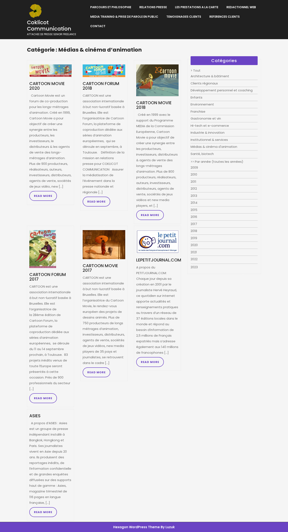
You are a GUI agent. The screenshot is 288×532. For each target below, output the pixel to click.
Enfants (196, 97)
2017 (194, 224)
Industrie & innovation (208, 132)
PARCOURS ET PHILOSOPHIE (110, 7)
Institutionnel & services (209, 139)
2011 (193, 181)
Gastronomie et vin (206, 118)
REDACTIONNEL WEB (241, 7)
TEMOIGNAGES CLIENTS (183, 17)
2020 (194, 245)
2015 (194, 210)
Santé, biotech (202, 154)
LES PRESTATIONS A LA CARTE (196, 7)
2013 (194, 195)
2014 (194, 202)
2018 (194, 231)
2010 (194, 174)
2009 (194, 167)
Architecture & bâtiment (210, 76)
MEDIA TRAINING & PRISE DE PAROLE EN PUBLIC (124, 17)
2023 (194, 267)
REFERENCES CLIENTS (224, 17)
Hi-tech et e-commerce (210, 125)
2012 (194, 188)
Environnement (202, 104)
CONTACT (97, 26)
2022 (194, 259)
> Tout (196, 70)
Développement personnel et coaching (222, 90)
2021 (194, 252)
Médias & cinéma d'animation (214, 146)
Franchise (198, 111)
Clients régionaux (204, 83)
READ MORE (43, 196)
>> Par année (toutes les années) (217, 161)
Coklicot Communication (49, 25)
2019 (194, 238)
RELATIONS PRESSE (153, 7)
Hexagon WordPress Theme (136, 527)
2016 (194, 217)
